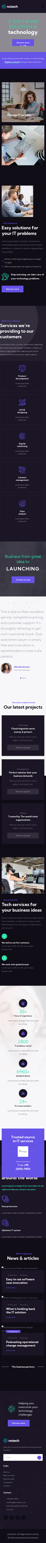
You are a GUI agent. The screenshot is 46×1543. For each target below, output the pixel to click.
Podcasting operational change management (22, 1343)
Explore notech (12, 62)
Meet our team (9, 1475)
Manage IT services (19, 115)
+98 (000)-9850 (12, 1499)
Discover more (12, 289)
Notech (13, 1534)
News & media (8, 1479)
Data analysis (22, 512)
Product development (22, 377)
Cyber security (16, 158)
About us (6, 1472)
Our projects (8, 1482)
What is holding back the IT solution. (20, 1310)
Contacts (6, 1486)
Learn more (10, 1288)
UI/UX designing (22, 411)
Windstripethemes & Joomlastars (23, 1537)
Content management (22, 478)
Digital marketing (22, 444)
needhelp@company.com (16, 1502)
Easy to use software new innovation (20, 1281)
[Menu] (43, 6)
